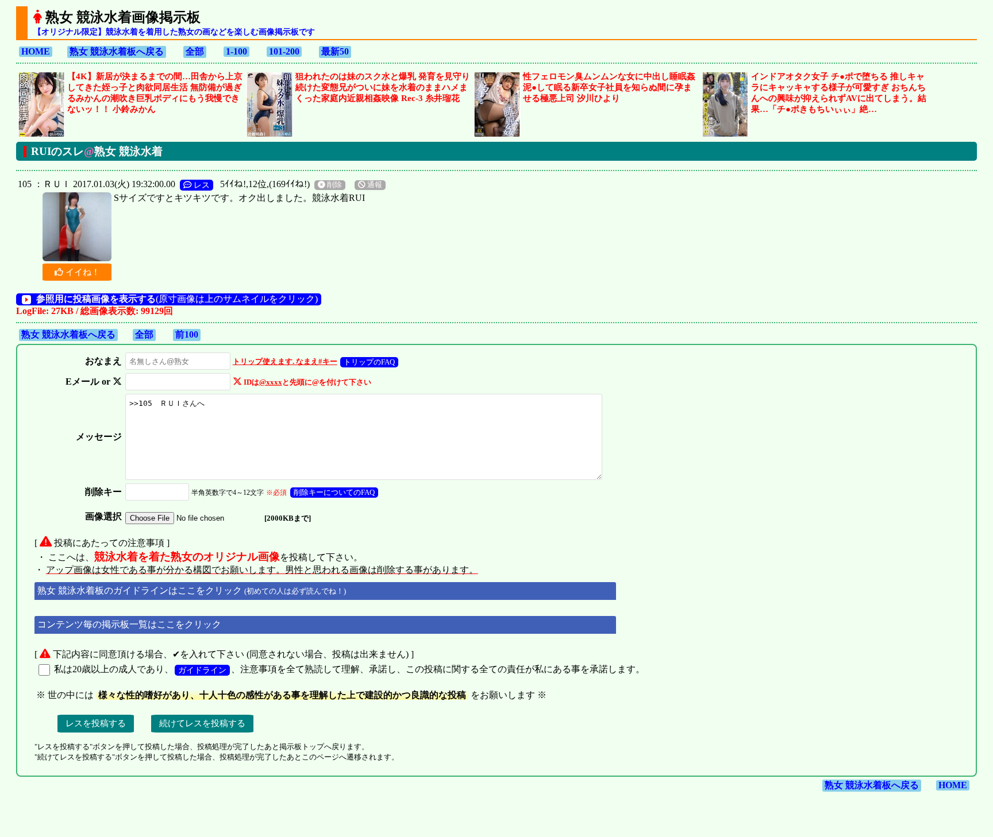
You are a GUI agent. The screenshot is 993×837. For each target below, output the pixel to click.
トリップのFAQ (369, 362)
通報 (373, 185)
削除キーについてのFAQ (334, 492)
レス (200, 184)
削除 (333, 185)
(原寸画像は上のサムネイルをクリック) (177, 299)
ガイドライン (202, 670)
